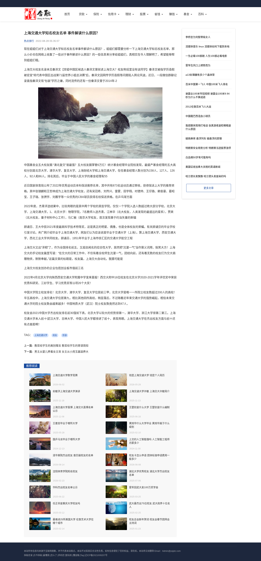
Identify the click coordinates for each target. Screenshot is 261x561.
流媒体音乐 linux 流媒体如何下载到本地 (207, 46)
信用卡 (112, 14)
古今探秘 (38, 555)
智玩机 (69, 555)
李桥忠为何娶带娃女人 (198, 37)
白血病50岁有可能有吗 (198, 157)
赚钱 (172, 14)
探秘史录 (28, 555)
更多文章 (209, 188)
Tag (82, 555)
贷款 (82, 14)
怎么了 (54, 555)
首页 (67, 14)
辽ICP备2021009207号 (96, 555)
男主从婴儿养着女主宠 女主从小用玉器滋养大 (61, 351)
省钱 (157, 14)
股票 (143, 14)
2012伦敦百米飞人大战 (198, 106)
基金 (186, 14)
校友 (55, 335)
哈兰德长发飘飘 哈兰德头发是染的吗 (206, 176)
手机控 (61, 555)
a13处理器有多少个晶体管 (200, 74)
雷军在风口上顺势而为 (198, 65)
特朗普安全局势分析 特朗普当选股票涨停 (208, 147)
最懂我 (46, 555)
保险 (96, 14)
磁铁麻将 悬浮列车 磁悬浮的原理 (204, 138)
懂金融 (76, 555)
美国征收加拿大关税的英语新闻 (203, 166)
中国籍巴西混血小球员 (198, 116)
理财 (128, 14)
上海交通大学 (40, 335)
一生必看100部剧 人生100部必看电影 (206, 55)
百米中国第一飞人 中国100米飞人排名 (207, 84)
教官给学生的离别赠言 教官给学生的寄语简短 (61, 345)
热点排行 (29, 41)
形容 (64, 335)
